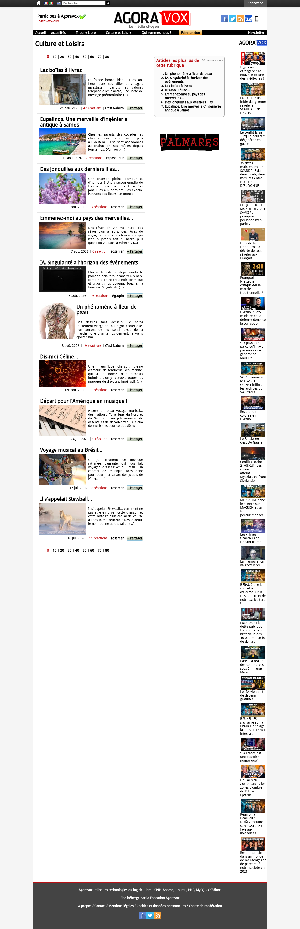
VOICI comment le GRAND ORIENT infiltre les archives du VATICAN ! (252, 384)
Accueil (40, 32)
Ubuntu (180, 890)
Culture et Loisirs (118, 32)
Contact (99, 906)
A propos (84, 906)
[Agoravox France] (46, 3)
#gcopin (118, 296)
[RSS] (240, 21)
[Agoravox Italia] (51, 3)
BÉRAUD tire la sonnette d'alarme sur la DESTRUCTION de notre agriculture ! (253, 594)
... (113, 57)
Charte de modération (205, 906)
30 (69, 57)
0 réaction (99, 251)
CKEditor (214, 890)
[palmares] (189, 151)
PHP (191, 890)
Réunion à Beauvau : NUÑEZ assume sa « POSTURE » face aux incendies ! (251, 824)
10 (54, 57)
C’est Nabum (114, 108)
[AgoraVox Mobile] (256, 21)
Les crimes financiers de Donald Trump (250, 538)
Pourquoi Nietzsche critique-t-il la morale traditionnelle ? (251, 285)
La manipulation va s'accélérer (252, 563)
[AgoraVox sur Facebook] (224, 21)
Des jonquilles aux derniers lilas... (79, 169)
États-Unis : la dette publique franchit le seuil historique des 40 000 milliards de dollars (252, 632)
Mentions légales (121, 906)
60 (92, 57)
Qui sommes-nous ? (156, 32)
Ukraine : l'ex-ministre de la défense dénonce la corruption (253, 317)
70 (99, 57)
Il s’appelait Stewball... (66, 499)
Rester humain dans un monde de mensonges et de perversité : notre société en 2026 (253, 862)
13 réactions (98, 207)
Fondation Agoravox (165, 898)
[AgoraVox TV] (248, 21)
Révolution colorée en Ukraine (248, 415)
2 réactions (94, 158)
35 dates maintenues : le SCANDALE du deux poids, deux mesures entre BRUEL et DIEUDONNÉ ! (253, 174)
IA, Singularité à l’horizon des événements (89, 262)
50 (84, 57)
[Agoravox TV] (57, 3)
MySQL (201, 890)
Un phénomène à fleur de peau (106, 309)
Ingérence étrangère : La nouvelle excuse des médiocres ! (252, 72)
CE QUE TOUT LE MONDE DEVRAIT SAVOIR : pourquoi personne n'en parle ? (252, 214)
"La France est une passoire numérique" (250, 756)
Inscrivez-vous (48, 21)
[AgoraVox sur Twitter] (232, 21)
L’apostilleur (115, 158)
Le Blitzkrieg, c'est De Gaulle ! (252, 440)
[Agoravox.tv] (253, 46)
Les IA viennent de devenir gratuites (251, 695)
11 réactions (98, 390)
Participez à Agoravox (58, 16)
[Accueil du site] (152, 28)
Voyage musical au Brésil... (71, 450)
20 (62, 57)
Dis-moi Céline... (59, 357)
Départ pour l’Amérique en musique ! (83, 401)
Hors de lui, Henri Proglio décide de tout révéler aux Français (251, 250)
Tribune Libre (86, 32)
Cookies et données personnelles (161, 906)
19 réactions (99, 296)
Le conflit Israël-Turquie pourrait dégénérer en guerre (252, 138)
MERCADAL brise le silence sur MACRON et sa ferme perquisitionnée (252, 507)
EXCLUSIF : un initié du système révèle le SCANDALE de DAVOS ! (253, 105)
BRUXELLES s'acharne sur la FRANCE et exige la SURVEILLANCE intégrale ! (253, 726)
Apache (168, 890)
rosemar (117, 207)
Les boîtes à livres (61, 70)
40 (77, 57)
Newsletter (256, 32)
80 (107, 57)
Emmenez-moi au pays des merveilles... (86, 218)
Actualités (58, 32)
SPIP (157, 890)
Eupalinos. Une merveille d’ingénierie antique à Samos (84, 122)
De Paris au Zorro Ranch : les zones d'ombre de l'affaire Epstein (252, 787)
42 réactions (92, 108)
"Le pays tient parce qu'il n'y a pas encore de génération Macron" (251, 350)
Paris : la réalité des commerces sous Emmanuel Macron (252, 666)
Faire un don (190, 32)
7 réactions (99, 488)
